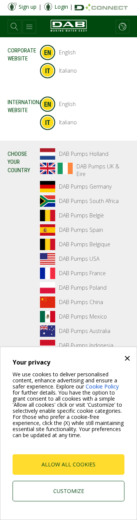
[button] (14, 26)
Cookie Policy (102, 386)
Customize (68, 491)
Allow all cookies (68, 464)
